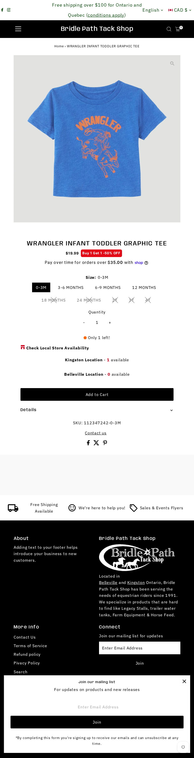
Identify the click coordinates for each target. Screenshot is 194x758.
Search (21, 671)
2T (117, 301)
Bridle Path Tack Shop (97, 29)
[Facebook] (2, 10)
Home (59, 46)
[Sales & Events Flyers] (133, 510)
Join (140, 663)
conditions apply (106, 15)
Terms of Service (30, 645)
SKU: (78, 422)
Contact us (96, 433)
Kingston (136, 582)
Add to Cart (97, 394)
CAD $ (181, 10)
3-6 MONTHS (71, 287)
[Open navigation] (18, 29)
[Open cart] (177, 29)
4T (150, 301)
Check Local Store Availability (57, 347)
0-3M (41, 287)
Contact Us (25, 637)
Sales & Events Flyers (161, 507)
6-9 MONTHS (108, 287)
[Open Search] (169, 29)
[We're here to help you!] (72, 510)
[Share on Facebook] (89, 443)
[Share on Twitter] (97, 443)
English (150, 10)
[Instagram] (9, 10)
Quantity (97, 311)
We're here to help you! (102, 507)
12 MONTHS (144, 287)
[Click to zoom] (172, 63)
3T (133, 301)
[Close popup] (184, 681)
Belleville (108, 582)
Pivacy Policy (27, 662)
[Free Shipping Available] (13, 510)
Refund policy (27, 654)
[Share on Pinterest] (105, 443)
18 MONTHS (55, 301)
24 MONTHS (91, 301)
